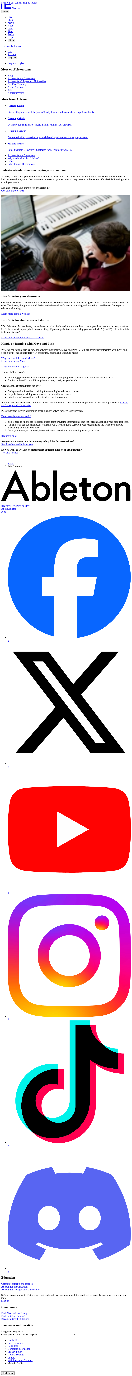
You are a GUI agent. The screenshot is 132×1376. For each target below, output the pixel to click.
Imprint (11, 1357)
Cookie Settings (16, 1354)
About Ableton (15, 87)
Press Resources (16, 1343)
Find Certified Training (13, 1316)
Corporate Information (19, 1348)
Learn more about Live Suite (15, 313)
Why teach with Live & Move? (23, 158)
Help (10, 37)
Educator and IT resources (21, 164)
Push (10, 19)
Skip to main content (11, 2)
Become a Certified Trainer (15, 1319)
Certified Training (17, 84)
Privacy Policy (15, 1351)
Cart (10, 51)
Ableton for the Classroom (21, 78)
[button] (15, 366)
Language (6, 1331)
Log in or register (16, 63)
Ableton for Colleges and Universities (27, 81)
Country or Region (10, 1334)
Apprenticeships (16, 92)
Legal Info (13, 1346)
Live (10, 17)
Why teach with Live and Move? (18, 358)
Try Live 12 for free (11, 46)
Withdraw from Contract (20, 1360)
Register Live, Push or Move (16, 506)
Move (11, 22)
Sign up (5, 1300)
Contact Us (13, 1340)
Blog (10, 75)
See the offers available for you (17, 444)
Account (12, 54)
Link (10, 28)
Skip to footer (30, 2)
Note (10, 25)
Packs (11, 34)
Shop (10, 31)
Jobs (10, 90)
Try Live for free (9, 452)
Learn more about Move (13, 361)
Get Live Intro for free (12, 190)
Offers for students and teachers (17, 1283)
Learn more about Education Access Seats (22, 337)
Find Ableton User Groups (14, 1313)
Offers (11, 161)
